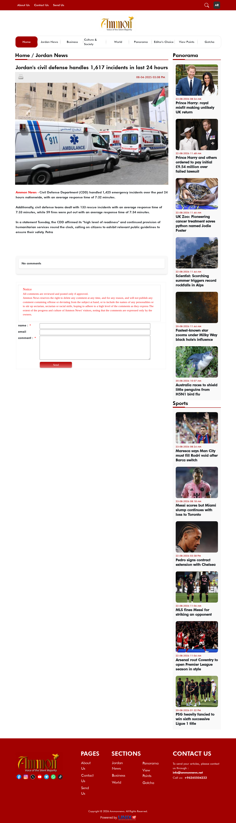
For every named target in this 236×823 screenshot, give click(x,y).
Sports (180, 403)
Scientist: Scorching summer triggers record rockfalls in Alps (196, 280)
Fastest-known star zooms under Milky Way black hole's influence (196, 335)
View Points (186, 42)
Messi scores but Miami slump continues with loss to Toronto (196, 510)
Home (26, 42)
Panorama (141, 42)
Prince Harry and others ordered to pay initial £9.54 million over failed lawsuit (196, 164)
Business (72, 42)
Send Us (58, 5)
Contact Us (41, 5)
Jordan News (49, 42)
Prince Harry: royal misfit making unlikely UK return (195, 107)
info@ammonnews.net (188, 772)
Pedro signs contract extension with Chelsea (196, 562)
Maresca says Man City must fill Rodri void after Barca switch (197, 455)
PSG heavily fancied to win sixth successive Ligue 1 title (195, 719)
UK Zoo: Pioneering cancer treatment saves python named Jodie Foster (195, 223)
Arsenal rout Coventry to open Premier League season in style (197, 664)
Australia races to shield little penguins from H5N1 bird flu (196, 389)
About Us (23, 5)
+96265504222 (195, 777)
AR (217, 5)
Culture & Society (90, 42)
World (118, 42)
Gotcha (209, 42)
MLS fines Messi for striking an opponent (194, 612)
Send (56, 364)
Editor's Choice (163, 42)
